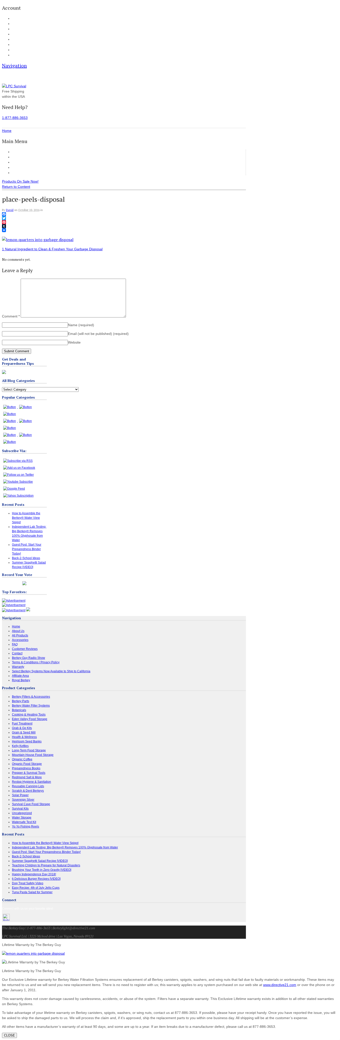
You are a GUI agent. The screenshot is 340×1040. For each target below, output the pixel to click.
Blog (14, 39)
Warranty (18, 667)
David (9, 210)
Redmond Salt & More (27, 777)
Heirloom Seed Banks (27, 741)
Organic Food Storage (27, 764)
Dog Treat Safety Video (27, 883)
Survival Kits (20, 808)
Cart (14, 23)
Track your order (22, 34)
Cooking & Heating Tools (29, 714)
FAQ (14, 44)
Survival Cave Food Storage (31, 804)
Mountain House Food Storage (33, 755)
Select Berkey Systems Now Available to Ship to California (51, 671)
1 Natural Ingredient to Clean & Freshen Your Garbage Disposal (52, 249)
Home (16, 152)
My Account (19, 18)
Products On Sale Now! (20, 181)
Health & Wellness (24, 737)
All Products (21, 157)
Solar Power (20, 795)
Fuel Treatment (22, 723)
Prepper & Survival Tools (28, 773)
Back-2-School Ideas (26, 558)
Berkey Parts (20, 701)
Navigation (14, 65)
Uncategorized (22, 813)
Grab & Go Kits (22, 728)
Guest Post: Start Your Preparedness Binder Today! (26, 549)
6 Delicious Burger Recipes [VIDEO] (36, 879)
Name (81, 325)
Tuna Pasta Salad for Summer (32, 892)
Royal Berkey (21, 680)
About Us (17, 50)
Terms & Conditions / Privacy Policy (35, 662)
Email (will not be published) (98, 334)
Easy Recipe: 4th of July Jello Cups (35, 887)
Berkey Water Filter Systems (31, 705)
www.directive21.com (279, 985)
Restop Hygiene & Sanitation (31, 781)
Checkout (18, 29)
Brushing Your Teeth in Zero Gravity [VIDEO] (41, 870)
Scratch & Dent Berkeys (28, 790)
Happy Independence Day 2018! (34, 874)
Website (74, 342)
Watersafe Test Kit (24, 822)
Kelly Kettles (20, 746)
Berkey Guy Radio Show (28, 658)
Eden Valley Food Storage (29, 719)
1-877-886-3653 (15, 118)
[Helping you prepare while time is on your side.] (14, 86)
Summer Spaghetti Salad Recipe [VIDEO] (40, 861)
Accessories (21, 162)
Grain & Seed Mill (24, 732)
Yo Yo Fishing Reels (25, 826)
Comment (11, 316)
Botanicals (19, 710)
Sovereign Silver (23, 799)
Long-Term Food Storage (29, 750)
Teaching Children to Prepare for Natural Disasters (46, 865)
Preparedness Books (26, 768)
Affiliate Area (20, 675)
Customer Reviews (27, 167)
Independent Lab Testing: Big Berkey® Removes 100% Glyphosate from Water (65, 847)
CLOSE (9, 1035)
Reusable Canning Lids (28, 786)
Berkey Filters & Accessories (31, 696)
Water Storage (21, 817)
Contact (16, 55)
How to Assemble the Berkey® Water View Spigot (26, 518)
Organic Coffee (22, 759)
